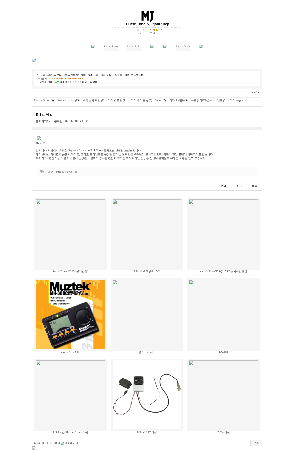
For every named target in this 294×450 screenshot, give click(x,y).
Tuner (158, 100)
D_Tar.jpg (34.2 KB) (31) (64, 171)
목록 (256, 443)
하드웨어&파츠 (200, 100)
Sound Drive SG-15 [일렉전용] (70, 271)
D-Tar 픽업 (223, 432)
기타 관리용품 (139, 100)
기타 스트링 (115, 100)
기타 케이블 (176, 100)
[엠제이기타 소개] (93, 47)
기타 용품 (236, 100)
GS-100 (223, 352)
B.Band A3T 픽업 (147, 432)
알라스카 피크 (146, 352)
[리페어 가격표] (111, 50)
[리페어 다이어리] (183, 50)
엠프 (220, 100)
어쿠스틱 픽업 (91, 100)
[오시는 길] (201, 47)
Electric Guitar (42, 100)
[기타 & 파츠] (152, 47)
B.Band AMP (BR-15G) (146, 271)
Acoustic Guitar (65, 100)
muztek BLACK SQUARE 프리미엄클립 (223, 271)
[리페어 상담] (165, 47)
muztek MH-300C (70, 352)
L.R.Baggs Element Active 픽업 (70, 432)
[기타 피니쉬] (134, 50)
